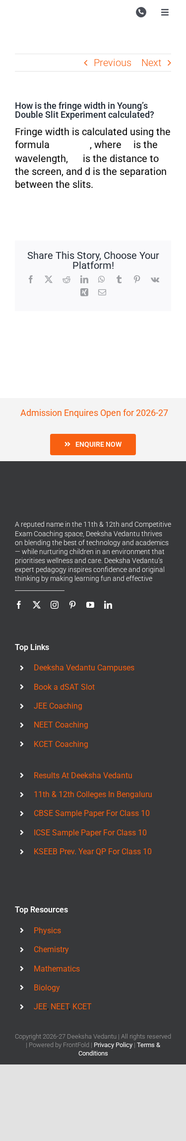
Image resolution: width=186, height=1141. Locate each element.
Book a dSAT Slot (64, 687)
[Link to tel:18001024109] (141, 12)
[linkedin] (108, 605)
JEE (40, 1006)
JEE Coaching (58, 706)
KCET (82, 1006)
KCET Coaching (61, 744)
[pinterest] (72, 605)
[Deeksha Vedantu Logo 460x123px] (36, 10)
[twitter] (37, 605)
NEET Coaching (61, 725)
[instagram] (55, 605)
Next (151, 63)
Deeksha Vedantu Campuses (84, 667)
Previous (112, 63)
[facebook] (19, 605)
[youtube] (90, 605)
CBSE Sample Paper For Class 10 (92, 813)
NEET (60, 1006)
